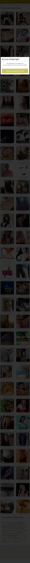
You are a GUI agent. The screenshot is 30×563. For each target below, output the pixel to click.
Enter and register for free (15, 71)
